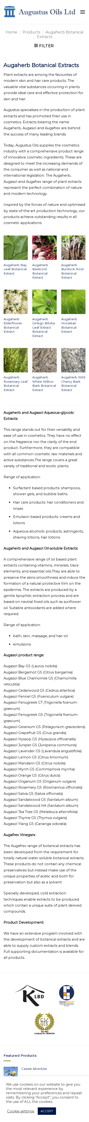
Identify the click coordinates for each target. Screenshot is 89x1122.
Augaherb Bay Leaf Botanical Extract (15, 269)
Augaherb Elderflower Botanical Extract (13, 325)
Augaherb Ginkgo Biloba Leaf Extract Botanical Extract (43, 327)
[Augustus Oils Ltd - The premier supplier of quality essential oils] (40, 12)
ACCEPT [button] (47, 1111)
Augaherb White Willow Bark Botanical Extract (44, 383)
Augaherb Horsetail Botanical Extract (69, 325)
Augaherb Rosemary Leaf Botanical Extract (16, 383)
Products (31, 32)
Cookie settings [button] (20, 1111)
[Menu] (82, 12)
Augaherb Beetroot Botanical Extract (40, 271)
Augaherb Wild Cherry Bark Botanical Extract (73, 383)
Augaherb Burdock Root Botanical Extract (72, 271)
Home (11, 32)
